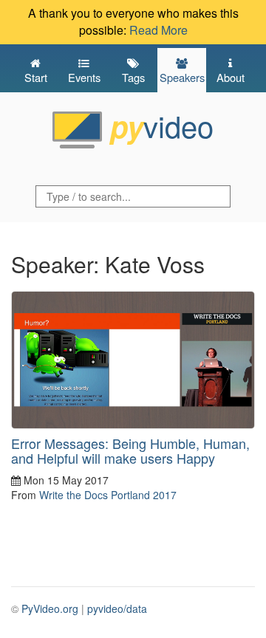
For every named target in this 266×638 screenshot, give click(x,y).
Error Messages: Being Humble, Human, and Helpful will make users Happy (130, 450)
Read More (158, 29)
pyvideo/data (117, 608)
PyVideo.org (49, 608)
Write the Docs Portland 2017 (108, 494)
